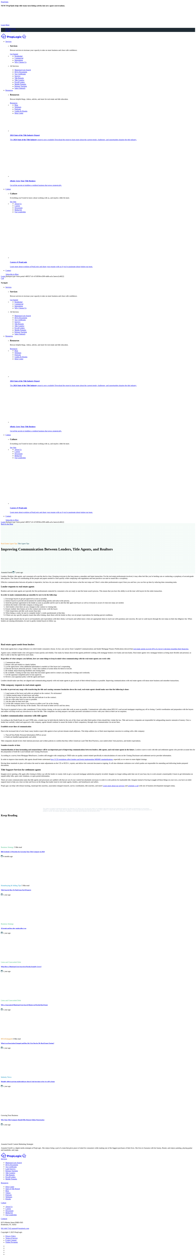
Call (2, 278)
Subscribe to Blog (12, 274)
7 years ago (19, 572)
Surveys (17, 76)
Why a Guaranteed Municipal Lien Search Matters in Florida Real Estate (24, 1005)
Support (8, 31)
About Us (18, 204)
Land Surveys (10, 1169)
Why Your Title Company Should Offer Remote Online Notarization (22, 1120)
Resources (9, 90)
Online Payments (11, 1242)
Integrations (19, 60)
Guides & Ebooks (21, 111)
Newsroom (18, 208)
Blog (16, 105)
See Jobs (13, 202)
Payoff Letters (20, 82)
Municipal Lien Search (23, 70)
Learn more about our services (114, 786)
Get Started (14, 54)
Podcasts (18, 109)
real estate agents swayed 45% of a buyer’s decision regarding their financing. (161, 649)
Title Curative (19, 80)
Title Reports (19, 78)
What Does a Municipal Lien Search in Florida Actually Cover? (21, 966)
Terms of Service (11, 1238)
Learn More (5, 25)
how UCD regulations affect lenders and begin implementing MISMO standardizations (82, 759)
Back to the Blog (7, 524)
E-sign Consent (10, 1240)
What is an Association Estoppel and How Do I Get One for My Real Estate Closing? (27, 1043)
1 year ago (7, 895)
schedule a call (133, 786)
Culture (8, 189)
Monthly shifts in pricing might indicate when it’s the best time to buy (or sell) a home (28, 1081)
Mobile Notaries (20, 84)
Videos (7, 1193)
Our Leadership (20, 212)
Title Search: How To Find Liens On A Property (16, 890)
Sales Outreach (20, 88)
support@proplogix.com (20, 1228)
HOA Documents (21, 72)
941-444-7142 (10, 29)
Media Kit (18, 210)
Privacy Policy (10, 1236)
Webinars (18, 107)
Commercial (19, 58)
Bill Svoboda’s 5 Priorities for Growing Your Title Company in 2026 (23, 852)
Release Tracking (21, 86)
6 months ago (8, 857)
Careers (17, 206)
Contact (8, 270)
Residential (18, 56)
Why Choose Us (20, 62)
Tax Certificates (20, 74)
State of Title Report (12, 1189)
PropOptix (4, 2)
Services (8, 41)
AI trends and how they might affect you (13, 928)
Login (3, 276)
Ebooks (8, 1199)
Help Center (19, 113)
